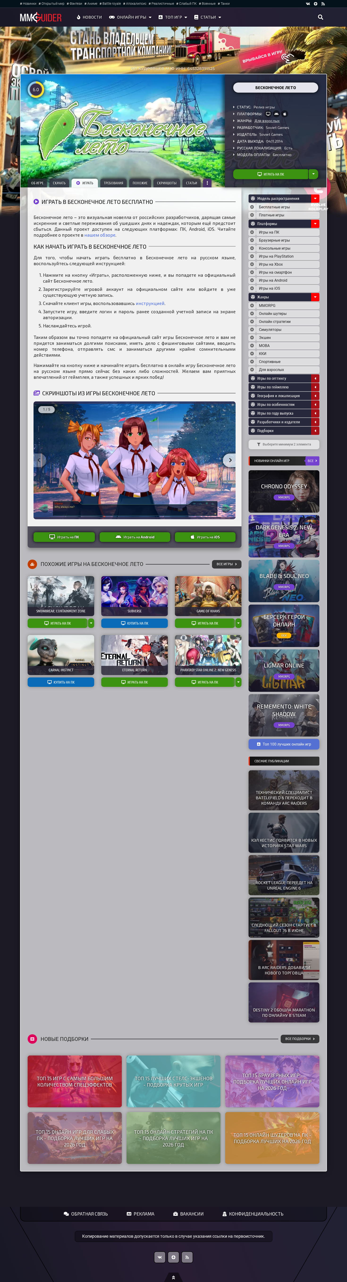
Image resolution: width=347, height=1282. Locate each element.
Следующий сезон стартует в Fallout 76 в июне (284, 927)
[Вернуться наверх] (173, 1277)
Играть (87, 183)
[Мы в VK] (308, 4)
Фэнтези (76, 4)
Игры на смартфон (275, 272)
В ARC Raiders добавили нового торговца (284, 970)
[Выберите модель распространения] (252, 207)
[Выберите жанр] (252, 305)
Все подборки (298, 1039)
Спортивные (269, 361)
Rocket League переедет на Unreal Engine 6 (284, 885)
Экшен (265, 337)
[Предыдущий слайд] (38, 460)
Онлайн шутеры (273, 313)
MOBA (264, 345)
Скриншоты (167, 183)
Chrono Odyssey (284, 486)
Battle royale (111, 4)
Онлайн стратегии (275, 321)
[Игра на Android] (276, 113)
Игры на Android (273, 280)
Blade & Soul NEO (284, 575)
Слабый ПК (188, 4)
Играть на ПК (274, 174)
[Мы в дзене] (315, 4)
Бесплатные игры (274, 207)
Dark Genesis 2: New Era (284, 531)
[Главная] (41, 17)
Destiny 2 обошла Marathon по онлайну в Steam (284, 1012)
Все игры (225, 564)
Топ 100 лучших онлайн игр (287, 744)
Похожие (140, 183)
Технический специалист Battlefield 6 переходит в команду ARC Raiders (284, 798)
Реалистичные (163, 4)
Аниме (92, 4)
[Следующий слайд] (230, 460)
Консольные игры (274, 248)
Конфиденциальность (256, 1213)
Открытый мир (53, 4)
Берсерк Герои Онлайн (284, 620)
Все (311, 461)
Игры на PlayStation (276, 256)
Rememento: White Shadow (284, 710)
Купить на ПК (137, 623)
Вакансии (192, 1213)
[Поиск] (320, 17)
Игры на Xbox (271, 264)
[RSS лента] (323, 4)
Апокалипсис (136, 4)
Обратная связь (89, 1213)
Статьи (208, 17)
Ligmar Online (284, 665)
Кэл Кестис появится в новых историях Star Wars (284, 842)
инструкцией (150, 303)
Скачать (59, 183)
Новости (92, 17)
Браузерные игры (274, 240)
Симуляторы (270, 329)
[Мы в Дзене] (173, 1257)
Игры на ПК (269, 232)
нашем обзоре (99, 235)
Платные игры (271, 215)
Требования (113, 183)
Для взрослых (267, 120)
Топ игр (173, 17)
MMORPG (267, 305)
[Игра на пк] (268, 113)
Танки (225, 4)
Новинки (29, 4)
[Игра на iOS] (284, 113)
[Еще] (207, 183)
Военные (209, 4)
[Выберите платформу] (252, 232)
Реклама (144, 1213)
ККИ (262, 353)
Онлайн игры (131, 17)
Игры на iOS (269, 288)
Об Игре (37, 183)
